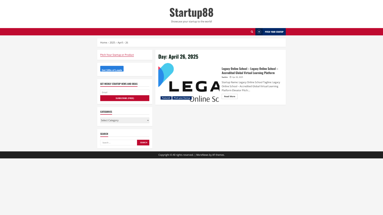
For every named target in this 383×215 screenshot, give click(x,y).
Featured (166, 98)
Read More (231, 97)
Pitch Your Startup (274, 31)
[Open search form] (252, 32)
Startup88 (191, 12)
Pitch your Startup (182, 98)
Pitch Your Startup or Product (117, 54)
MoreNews (202, 154)
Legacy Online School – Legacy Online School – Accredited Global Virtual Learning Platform (188, 82)
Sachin (225, 77)
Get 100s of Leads (112, 70)
